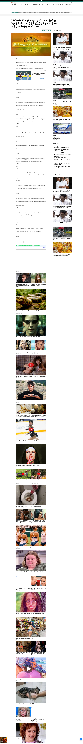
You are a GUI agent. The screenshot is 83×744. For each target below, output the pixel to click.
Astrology (35, 4)
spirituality (41, 4)
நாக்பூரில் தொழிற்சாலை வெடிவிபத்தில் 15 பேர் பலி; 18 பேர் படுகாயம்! (32, 68)
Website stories (67, 4)
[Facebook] (40, 0)
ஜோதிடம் (15, 17)
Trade (61, 4)
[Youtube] (42, 0)
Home (12, 4)
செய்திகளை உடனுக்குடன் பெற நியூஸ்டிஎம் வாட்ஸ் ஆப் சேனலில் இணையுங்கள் (29, 245)
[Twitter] (41, 0)
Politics (22, 4)
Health (46, 4)
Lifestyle (26, 4)
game (53, 4)
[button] (71, 3)
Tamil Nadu (16, 4)
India (50, 4)
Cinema (30, 4)
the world (57, 4)
